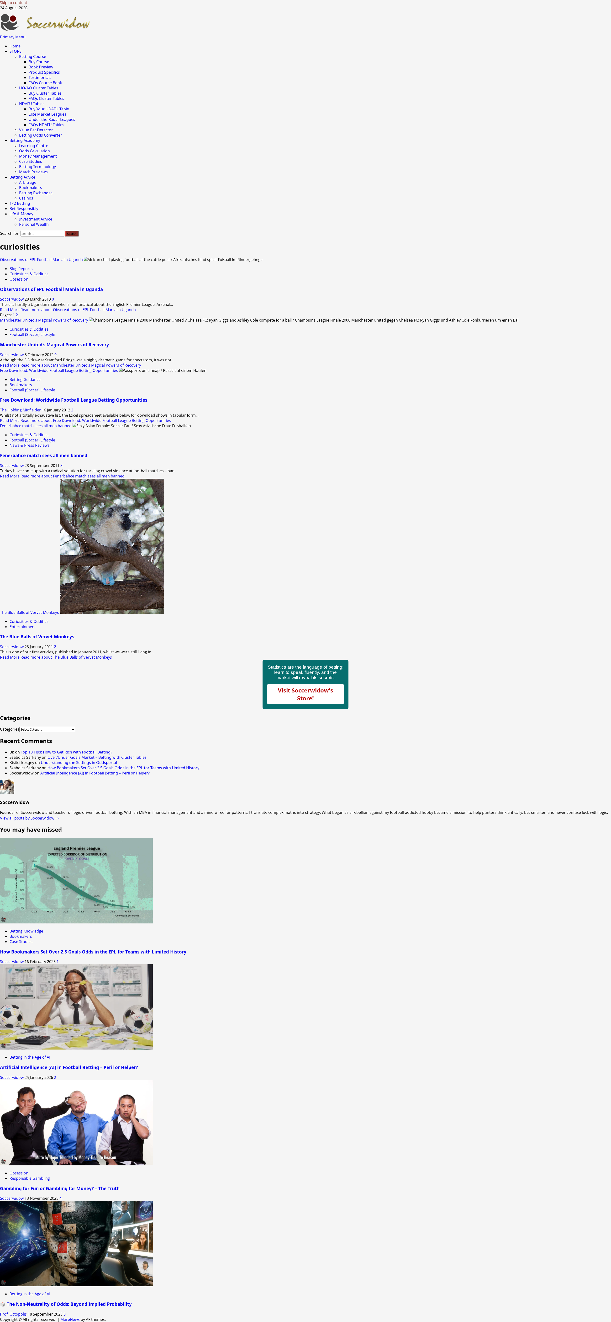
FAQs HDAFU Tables (46, 124)
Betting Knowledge (26, 931)
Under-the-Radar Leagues (52, 119)
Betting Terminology (37, 166)
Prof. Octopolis (14, 1314)
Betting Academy (25, 140)
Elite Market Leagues (47, 114)
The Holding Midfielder (21, 410)
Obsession (19, 279)
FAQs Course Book (45, 82)
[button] (13, 37)
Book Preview (41, 67)
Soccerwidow (12, 299)
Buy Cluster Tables (45, 93)
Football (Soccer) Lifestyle (32, 334)
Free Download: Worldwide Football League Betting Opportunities (59, 370)
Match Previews (33, 171)
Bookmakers (30, 187)
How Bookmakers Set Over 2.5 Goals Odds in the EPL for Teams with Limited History (123, 767)
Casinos (26, 198)
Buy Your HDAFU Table (49, 109)
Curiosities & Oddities (29, 274)
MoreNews (70, 1319)
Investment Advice (35, 219)
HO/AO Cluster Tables (38, 88)
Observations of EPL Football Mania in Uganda (41, 259)
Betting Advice (22, 177)
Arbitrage (27, 182)
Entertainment (23, 626)
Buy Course (39, 61)
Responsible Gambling (30, 1178)
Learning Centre (33, 145)
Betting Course (32, 56)
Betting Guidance (25, 379)
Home (15, 46)
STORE (15, 51)
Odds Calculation (34, 151)
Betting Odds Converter (40, 135)
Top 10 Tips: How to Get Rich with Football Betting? (66, 752)
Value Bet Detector (36, 130)
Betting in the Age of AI (30, 1057)
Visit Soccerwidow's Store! (305, 694)
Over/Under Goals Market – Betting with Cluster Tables (97, 757)
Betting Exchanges (36, 192)
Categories (9, 729)
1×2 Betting (20, 203)
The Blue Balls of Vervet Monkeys (29, 612)
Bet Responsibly (24, 208)
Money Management (38, 156)
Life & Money (21, 213)
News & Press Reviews (29, 445)
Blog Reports (21, 268)
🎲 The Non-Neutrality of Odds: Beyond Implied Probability (66, 1304)
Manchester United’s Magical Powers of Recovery (44, 320)
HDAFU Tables (31, 103)
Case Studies (30, 161)
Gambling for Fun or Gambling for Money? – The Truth (60, 1188)
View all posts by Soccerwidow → (29, 818)
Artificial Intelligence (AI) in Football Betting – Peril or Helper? (95, 773)
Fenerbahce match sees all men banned (36, 425)
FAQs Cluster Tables (46, 98)
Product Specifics (44, 72)
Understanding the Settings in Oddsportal (79, 762)
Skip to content (13, 2)
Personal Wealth (34, 224)
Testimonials (40, 77)
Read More (68, 309)
